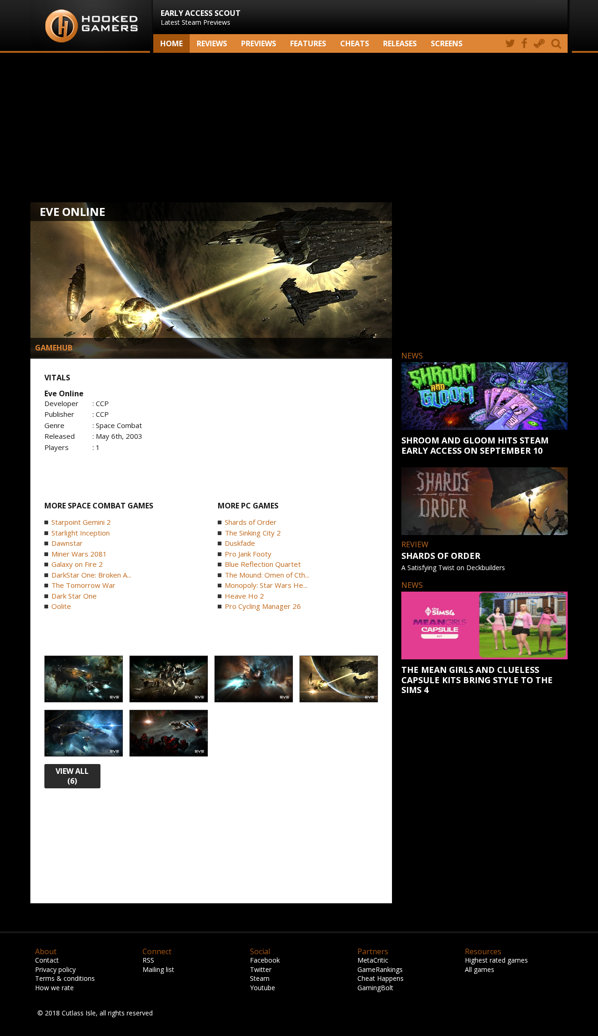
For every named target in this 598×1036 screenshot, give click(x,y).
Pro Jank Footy (248, 553)
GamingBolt (375, 987)
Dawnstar (67, 543)
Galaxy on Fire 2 (77, 564)
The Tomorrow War (83, 585)
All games (479, 969)
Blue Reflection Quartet (263, 564)
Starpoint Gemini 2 (81, 522)
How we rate (54, 987)
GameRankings (380, 969)
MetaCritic (372, 960)
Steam (260, 978)
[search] (558, 43)
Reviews (212, 43)
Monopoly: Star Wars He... (266, 585)
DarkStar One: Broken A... (91, 574)
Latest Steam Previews (201, 17)
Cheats (354, 43)
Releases (400, 43)
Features (308, 43)
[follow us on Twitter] (510, 43)
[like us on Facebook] (524, 43)
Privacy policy (55, 969)
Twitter (260, 969)
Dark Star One (74, 595)
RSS (148, 960)
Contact (47, 960)
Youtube (262, 987)
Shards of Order (251, 522)
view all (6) (72, 776)
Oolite (61, 606)
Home (171, 43)
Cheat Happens (380, 978)
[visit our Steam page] (539, 43)
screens (447, 43)
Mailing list (158, 969)
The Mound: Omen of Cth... (267, 574)
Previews (258, 43)
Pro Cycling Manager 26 (263, 606)
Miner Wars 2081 (79, 553)
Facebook (265, 960)
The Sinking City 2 (253, 532)
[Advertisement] (299, 127)
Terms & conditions (65, 978)
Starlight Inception (80, 532)
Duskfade (240, 543)
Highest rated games (496, 960)
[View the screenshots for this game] (83, 679)
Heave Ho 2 (244, 595)
